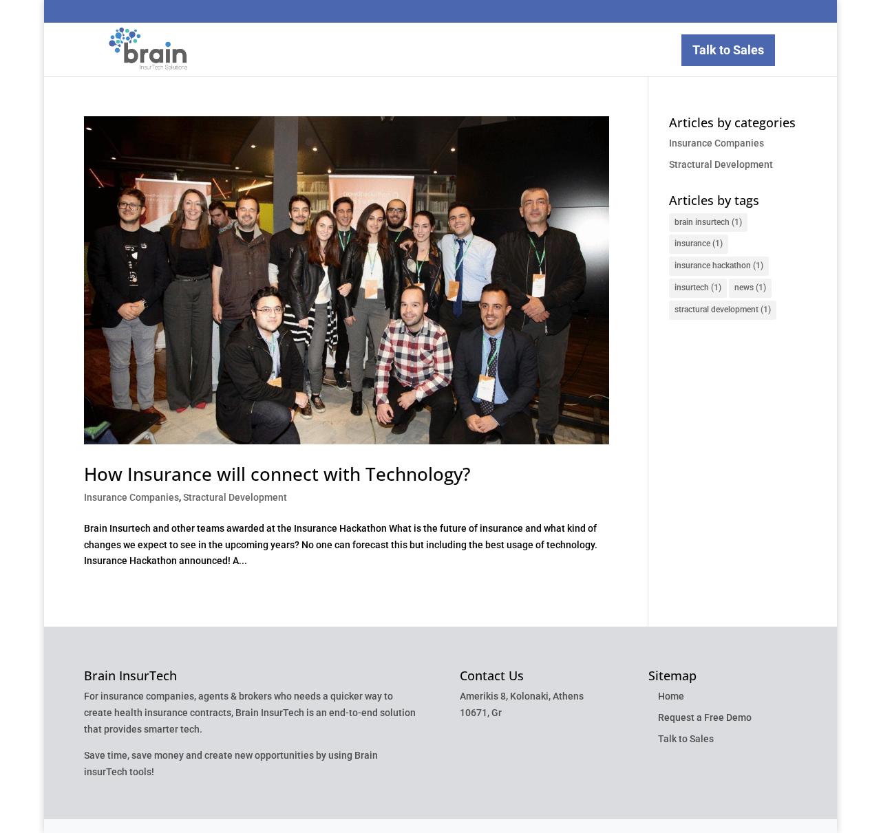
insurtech (698, 287)
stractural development (723, 309)
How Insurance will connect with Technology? (277, 474)
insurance (699, 243)
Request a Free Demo (705, 717)
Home (671, 696)
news (750, 287)
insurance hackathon (719, 265)
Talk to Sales (728, 50)
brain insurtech (708, 222)
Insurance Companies (131, 497)
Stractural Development (235, 497)
